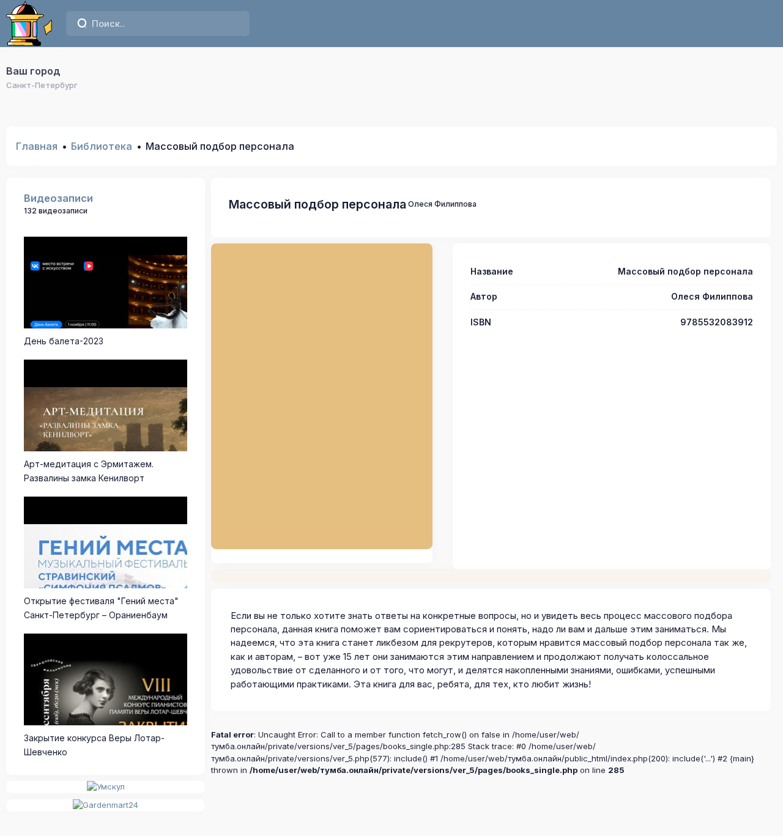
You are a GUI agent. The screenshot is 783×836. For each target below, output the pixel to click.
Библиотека (101, 146)
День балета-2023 (63, 341)
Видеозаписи (58, 198)
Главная (37, 146)
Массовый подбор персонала (317, 204)
